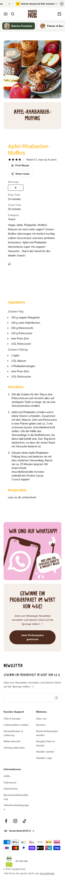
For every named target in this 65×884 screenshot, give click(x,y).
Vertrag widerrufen (14, 747)
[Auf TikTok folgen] (24, 821)
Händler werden (45, 751)
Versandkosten (47, 873)
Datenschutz (11, 788)
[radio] (9, 159)
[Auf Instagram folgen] (15, 821)
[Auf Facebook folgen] (6, 821)
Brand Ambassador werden (47, 733)
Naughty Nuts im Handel (45, 743)
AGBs (7, 776)
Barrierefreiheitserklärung (16, 797)
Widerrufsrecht (12, 741)
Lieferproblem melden (16, 724)
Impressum (10, 782)
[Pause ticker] (62, 4)
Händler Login (44, 758)
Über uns (41, 718)
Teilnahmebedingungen (16, 807)
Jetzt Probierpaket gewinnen (32, 637)
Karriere (40, 724)
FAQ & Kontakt (12, 718)
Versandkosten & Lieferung (13, 733)
